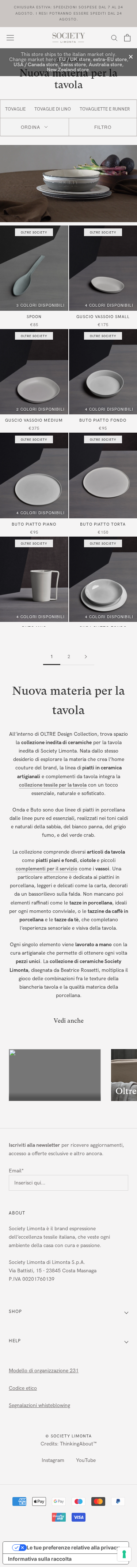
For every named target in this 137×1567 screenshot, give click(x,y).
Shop (15, 1311)
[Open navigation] (10, 37)
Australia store (105, 64)
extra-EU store (110, 59)
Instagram (53, 1460)
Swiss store (73, 64)
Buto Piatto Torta (103, 524)
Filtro (102, 127)
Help (15, 1340)
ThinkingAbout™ (78, 1444)
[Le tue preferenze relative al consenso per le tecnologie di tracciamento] (124, 1554)
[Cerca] (114, 37)
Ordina (30, 127)
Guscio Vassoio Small (103, 316)
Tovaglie (15, 109)
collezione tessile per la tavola (53, 785)
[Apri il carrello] (127, 37)
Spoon (34, 316)
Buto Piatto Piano (34, 524)
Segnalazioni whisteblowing (39, 1405)
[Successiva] (85, 657)
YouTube (86, 1460)
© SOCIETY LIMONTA (68, 1436)
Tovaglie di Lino (52, 109)
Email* (16, 1171)
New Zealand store (68, 70)
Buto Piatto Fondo (102, 420)
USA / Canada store (36, 64)
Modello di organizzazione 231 (44, 1371)
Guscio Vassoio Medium (34, 420)
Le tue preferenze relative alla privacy (73, 1547)
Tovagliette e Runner (105, 109)
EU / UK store (74, 59)
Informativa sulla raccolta (40, 1559)
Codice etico (23, 1388)
